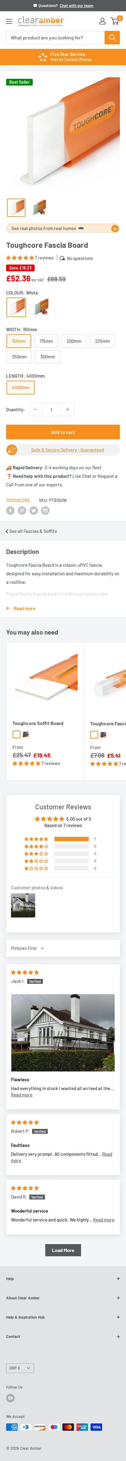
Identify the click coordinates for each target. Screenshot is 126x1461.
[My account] (102, 21)
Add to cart (63, 432)
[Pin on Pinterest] (22, 510)
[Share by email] (45, 510)
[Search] (112, 37)
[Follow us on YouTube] (10, 1398)
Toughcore (18, 500)
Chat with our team (76, 5)
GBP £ (14, 1367)
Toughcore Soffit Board (38, 723)
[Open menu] (9, 21)
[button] (20, 257)
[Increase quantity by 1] (67, 409)
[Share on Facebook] (10, 510)
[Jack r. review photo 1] (63, 1033)
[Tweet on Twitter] (33, 510)
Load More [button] (63, 1250)
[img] (25, 972)
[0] (115, 21)
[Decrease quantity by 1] (35, 409)
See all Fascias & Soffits (33, 531)
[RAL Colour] (40, 307)
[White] (16, 307)
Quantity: (15, 409)
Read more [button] (21, 1094)
